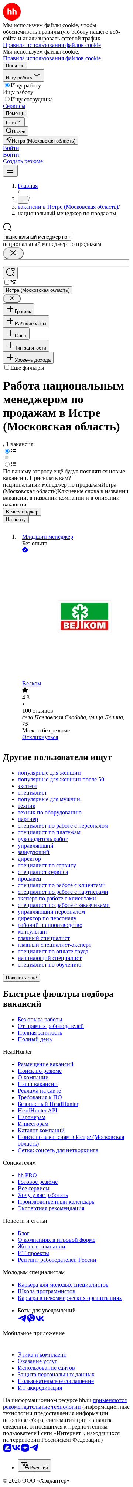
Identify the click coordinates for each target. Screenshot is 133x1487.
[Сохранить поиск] (10, 273)
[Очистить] (13, 253)
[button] (11, 148)
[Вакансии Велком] (74, 617)
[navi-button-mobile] (10, 171)
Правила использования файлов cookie (52, 58)
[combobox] (37, 237)
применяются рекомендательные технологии (65, 1403)
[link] (15, 131)
